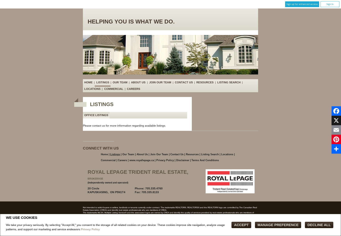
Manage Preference (278, 225)
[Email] (336, 130)
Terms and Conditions (205, 160)
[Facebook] (336, 111)
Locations (92, 88)
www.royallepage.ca (141, 160)
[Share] (336, 149)
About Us (138, 82)
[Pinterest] (336, 139)
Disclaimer (182, 160)
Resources (205, 82)
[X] (336, 120)
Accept (241, 225)
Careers (133, 88)
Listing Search (229, 82)
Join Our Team (160, 82)
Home (88, 82)
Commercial (113, 88)
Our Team (120, 82)
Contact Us (184, 82)
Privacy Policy (90, 229)
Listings (102, 82)
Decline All (319, 225)
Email (175, 188)
